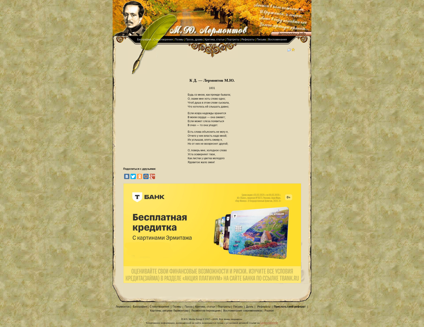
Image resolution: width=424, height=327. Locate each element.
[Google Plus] (152, 176)
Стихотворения (163, 39)
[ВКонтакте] (126, 176)
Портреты (233, 39)
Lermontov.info (269, 322)
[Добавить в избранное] (293, 50)
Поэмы (179, 39)
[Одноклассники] (139, 176)
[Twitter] (133, 176)
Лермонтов (123, 306)
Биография (144, 39)
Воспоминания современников (242, 310)
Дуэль (249, 306)
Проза (189, 306)
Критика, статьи (215, 39)
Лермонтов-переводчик (206, 310)
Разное (269, 310)
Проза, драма (194, 39)
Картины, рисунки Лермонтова (169, 310)
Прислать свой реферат (290, 306)
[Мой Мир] (146, 176)
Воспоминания (277, 39)
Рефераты (248, 39)
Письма (261, 39)
